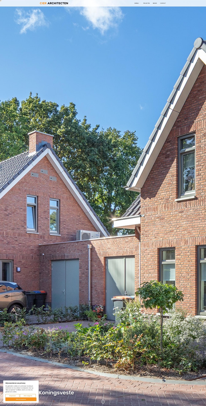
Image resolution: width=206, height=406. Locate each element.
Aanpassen (12, 396)
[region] (21, 391)
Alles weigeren (28, 396)
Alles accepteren (21, 399)
